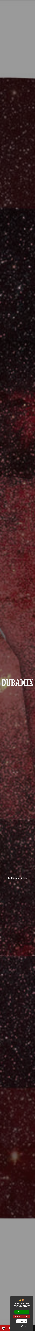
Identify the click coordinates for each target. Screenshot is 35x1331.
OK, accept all (22, 1312)
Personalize (22, 1321)
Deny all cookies (22, 1316)
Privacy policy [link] (21, 1326)
